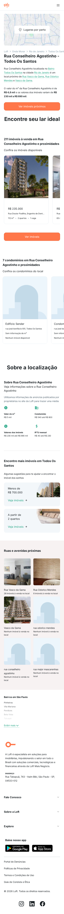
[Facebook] (42, 904)
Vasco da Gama (23, 80)
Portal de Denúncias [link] (14, 861)
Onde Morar (18, 51)
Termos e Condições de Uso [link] (19, 875)
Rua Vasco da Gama (33, 76)
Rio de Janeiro (36, 51)
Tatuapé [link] (7, 718)
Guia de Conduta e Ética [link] (17, 882)
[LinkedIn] (32, 904)
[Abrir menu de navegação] (58, 5)
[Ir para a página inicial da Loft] (8, 5)
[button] (32, 797)
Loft (6, 51)
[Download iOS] (42, 849)
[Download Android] (17, 849)
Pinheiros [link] (8, 702)
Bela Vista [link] (8, 714)
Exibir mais (9, 725)
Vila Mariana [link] (10, 706)
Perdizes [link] (8, 710)
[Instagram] (21, 904)
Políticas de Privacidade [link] (17, 868)
